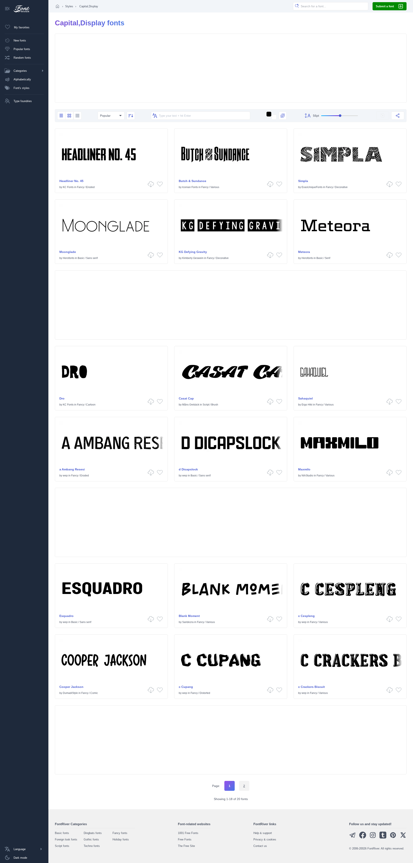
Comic (94, 693)
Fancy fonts (119, 833)
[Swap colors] (283, 116)
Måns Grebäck (190, 404)
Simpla (303, 181)
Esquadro (66, 616)
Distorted (205, 693)
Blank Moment (189, 616)
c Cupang (186, 687)
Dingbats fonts (93, 833)
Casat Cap (186, 398)
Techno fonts (92, 846)
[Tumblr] (382, 837)
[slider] (339, 115)
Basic (81, 258)
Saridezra (188, 622)
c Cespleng (306, 616)
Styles (69, 6)
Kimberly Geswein (192, 258)
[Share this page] (397, 116)
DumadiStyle (70, 693)
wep (65, 475)
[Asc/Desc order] (131, 116)
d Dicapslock (188, 469)
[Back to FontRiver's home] (19, 8)
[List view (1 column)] (61, 116)
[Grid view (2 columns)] (69, 116)
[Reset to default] (382, 116)
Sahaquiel (305, 398)
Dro (62, 398)
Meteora (304, 252)
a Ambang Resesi (72, 469)
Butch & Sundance (192, 181)
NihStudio (307, 475)
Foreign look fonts (66, 839)
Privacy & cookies (264, 839)
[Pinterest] (393, 837)
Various (214, 187)
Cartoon (91, 404)
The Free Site (186, 846)
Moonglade (67, 252)
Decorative (341, 187)
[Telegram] (352, 837)
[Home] (57, 6)
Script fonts (62, 846)
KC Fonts (68, 187)
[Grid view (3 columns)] (77, 116)
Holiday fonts (120, 839)
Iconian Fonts (190, 187)
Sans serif (92, 258)
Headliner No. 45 (71, 181)
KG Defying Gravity (193, 252)
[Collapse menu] (7, 9)
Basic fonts (62, 833)
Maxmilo (304, 469)
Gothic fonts (91, 839)
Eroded (90, 187)
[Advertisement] (231, 68)
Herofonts (68, 258)
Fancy (80, 187)
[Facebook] (362, 837)
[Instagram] (372, 837)
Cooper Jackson (71, 687)
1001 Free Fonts (188, 833)
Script (206, 404)
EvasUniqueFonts (312, 187)
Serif (327, 258)
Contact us (260, 846)
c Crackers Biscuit (311, 687)
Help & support (262, 833)
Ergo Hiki (307, 404)
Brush (214, 404)
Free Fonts (184, 839)
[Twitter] (403, 837)
